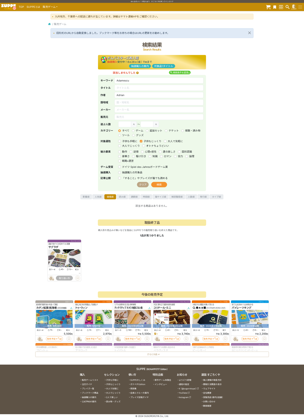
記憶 (136, 151)
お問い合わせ (209, 401)
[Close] (249, 32)
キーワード (107, 80)
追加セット (156, 130)
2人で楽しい (112, 397)
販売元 (104, 117)
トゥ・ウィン (81, 307)
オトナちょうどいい (157, 145)
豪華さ (126, 156)
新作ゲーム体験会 (163, 380)
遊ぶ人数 (106, 124)
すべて (125, 130)
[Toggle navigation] (300, 7)
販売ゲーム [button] (49, 6)
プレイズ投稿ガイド (139, 397)
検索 (159, 184)
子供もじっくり (152, 141)
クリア (143, 184)
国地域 (104, 102)
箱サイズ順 (160, 196)
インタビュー (161, 384)
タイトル (106, 87)
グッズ (140, 135)
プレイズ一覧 (88, 388)
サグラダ (53, 247)
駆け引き (141, 156)
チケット (174, 130)
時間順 (146, 196)
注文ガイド (87, 384)
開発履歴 (207, 406)
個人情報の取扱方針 (212, 380)
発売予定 (51, 339)
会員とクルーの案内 (139, 393)
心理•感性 (150, 151)
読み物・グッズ (113, 401)
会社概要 (207, 393)
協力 (180, 156)
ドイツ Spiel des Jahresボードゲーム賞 (145, 166)
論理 (191, 156)
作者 (103, 95)
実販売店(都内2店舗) (213, 397)
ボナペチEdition (137, 384)
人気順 (98, 196)
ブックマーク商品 (90, 393)
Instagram (183, 397)
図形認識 (187, 151)
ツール (126, 135)
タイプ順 (216, 196)
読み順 (122, 196)
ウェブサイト (209, 388)
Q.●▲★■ (199, 307)
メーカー (106, 109)
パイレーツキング (241, 307)
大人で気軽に (175, 141)
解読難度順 (177, 196)
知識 (155, 156)
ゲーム (139, 130)
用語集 (133, 388)
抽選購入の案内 (140, 66)
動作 (124, 151)
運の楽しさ (169, 151)
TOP (21, 6)
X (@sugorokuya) (187, 388)
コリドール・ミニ (162, 307)
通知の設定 (184, 384)
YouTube (183, 393)
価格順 (110, 196)
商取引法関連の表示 (212, 384)
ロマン (167, 156)
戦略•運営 (128, 160)
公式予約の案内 (89, 401)
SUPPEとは (33, 6)
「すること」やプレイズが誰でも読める (145, 178)
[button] (137, 72)
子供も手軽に (129, 141)
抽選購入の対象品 (132, 172)
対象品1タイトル (163, 66)
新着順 (86, 196)
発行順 (203, 196)
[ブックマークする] (77, 278)
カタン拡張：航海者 (46, 307)
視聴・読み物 (192, 130)
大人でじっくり (131, 145)
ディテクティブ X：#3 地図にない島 (128, 307)
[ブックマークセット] (274, 7)
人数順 (191, 196)
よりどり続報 (185, 380)
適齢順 (134, 196)
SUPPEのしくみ (137, 380)
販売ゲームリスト (90, 380)
